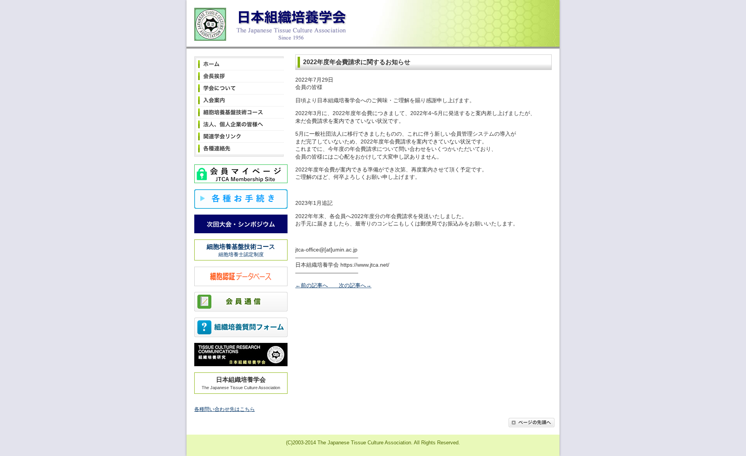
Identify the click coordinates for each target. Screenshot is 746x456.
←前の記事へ (314, 285)
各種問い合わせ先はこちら (224, 409)
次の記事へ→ (352, 285)
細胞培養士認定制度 (241, 250)
